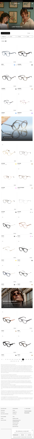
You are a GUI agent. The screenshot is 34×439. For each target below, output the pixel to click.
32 (18, 361)
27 (32, 359)
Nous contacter (26, 412)
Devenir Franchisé (3, 420)
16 (12, 359)
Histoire (14, 410)
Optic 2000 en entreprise (4, 413)
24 (26, 359)
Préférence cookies (15, 418)
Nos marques (3, 410)
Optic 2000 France (15, 426)
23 (24, 359)
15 (10, 359)
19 (17, 359)
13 (7, 359)
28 (11, 361)
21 (21, 359)
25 (28, 359)
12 (5, 359)
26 (30, 359)
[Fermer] (32, 430)
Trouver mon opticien (27, 410)
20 (19, 359)
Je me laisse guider (7, 306)
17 (14, 359)
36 (21, 361)
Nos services (3, 412)
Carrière (2, 418)
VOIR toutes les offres (8, 137)
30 (14, 361)
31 (16, 361)
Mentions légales (15, 424)
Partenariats (14, 413)
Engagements (15, 412)
